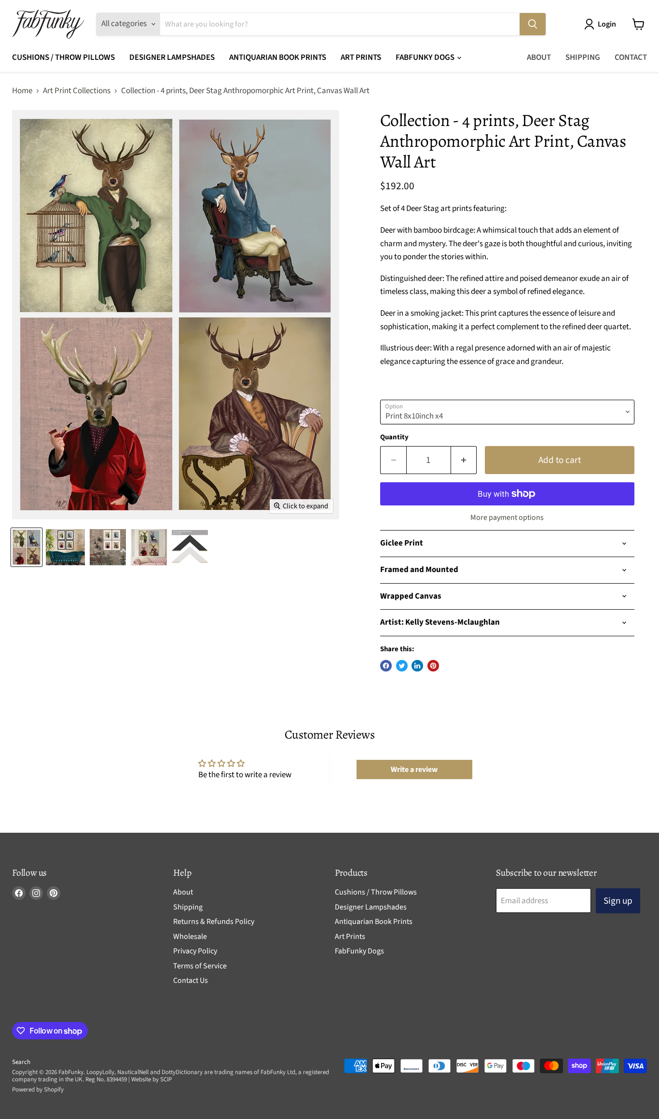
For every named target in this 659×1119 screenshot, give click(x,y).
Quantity (394, 437)
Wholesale (190, 936)
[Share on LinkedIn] (417, 665)
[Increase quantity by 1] (464, 460)
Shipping (582, 57)
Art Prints (361, 57)
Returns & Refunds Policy (213, 921)
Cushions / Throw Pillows (63, 57)
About (539, 57)
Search (21, 1062)
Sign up (618, 901)
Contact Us (190, 980)
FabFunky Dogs (426, 57)
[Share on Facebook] (386, 665)
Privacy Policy (195, 951)
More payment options (507, 517)
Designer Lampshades (172, 57)
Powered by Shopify (38, 1089)
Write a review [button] (414, 769)
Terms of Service (200, 966)
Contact (631, 57)
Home (22, 91)
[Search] (533, 24)
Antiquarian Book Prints (277, 57)
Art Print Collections (76, 91)
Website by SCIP (151, 1079)
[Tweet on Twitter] (402, 665)
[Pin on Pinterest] (433, 665)
